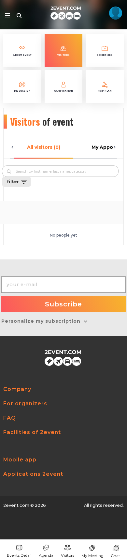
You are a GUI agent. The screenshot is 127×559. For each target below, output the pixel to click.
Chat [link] (115, 555)
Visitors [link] (67, 555)
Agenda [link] (46, 555)
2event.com (16, 505)
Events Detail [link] (19, 555)
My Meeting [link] (92, 555)
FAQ (9, 418)
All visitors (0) (43, 147)
